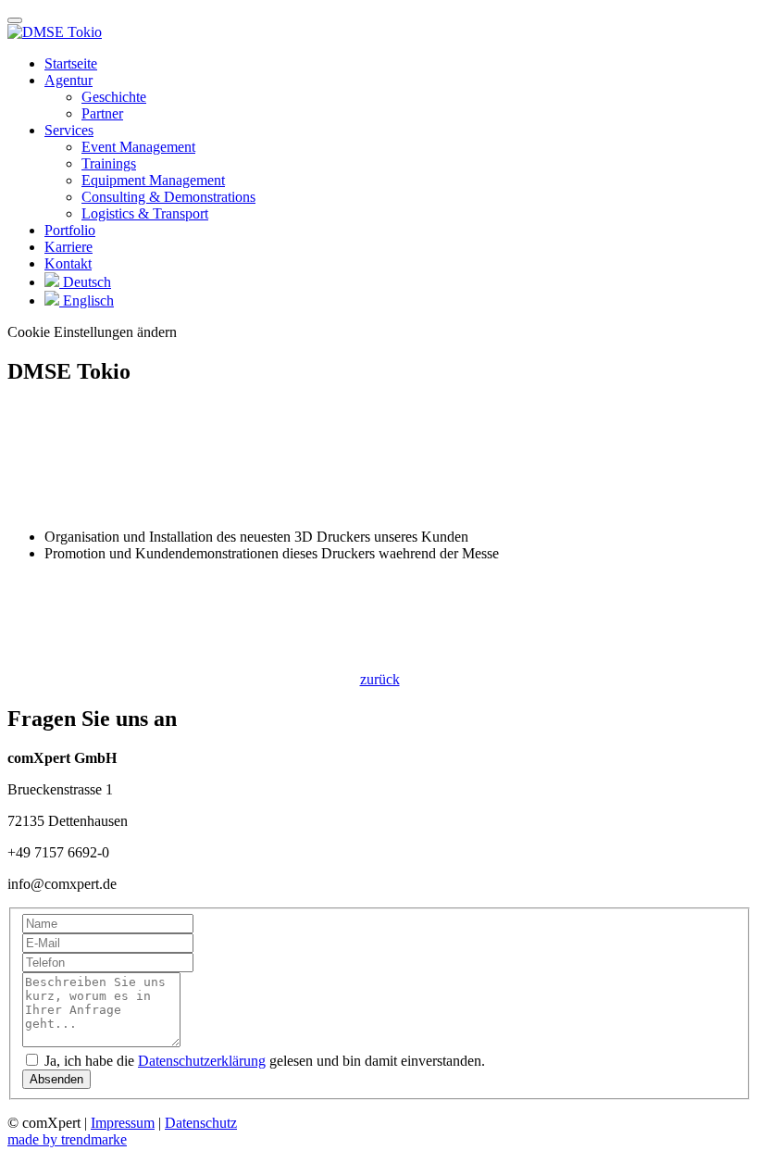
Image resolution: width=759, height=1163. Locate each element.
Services (68, 130)
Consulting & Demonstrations (168, 197)
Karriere (68, 247)
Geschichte (113, 97)
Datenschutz (201, 1123)
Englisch (86, 300)
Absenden (56, 1079)
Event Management (138, 147)
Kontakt (68, 263)
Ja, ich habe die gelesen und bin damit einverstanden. (263, 1061)
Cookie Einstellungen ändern (92, 332)
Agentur (68, 80)
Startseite (70, 63)
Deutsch (85, 282)
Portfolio (69, 230)
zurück (380, 679)
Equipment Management (153, 180)
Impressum (123, 1123)
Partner (102, 113)
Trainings (108, 163)
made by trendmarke (67, 1139)
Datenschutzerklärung (202, 1061)
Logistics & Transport (144, 213)
